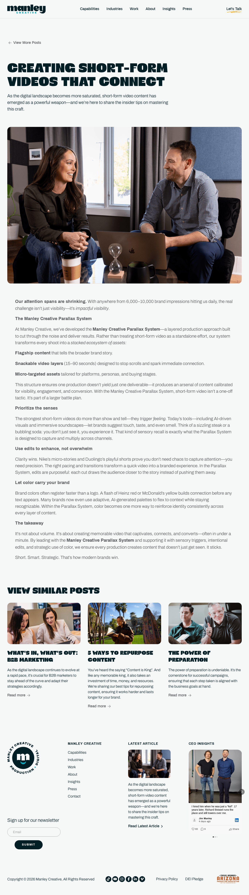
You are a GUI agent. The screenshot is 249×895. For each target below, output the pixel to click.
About (72, 774)
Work (72, 767)
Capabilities (77, 752)
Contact (74, 796)
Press (72, 789)
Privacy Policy (167, 879)
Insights (74, 782)
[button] (189, 792)
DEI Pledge (194, 879)
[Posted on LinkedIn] (237, 820)
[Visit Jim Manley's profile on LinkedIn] (194, 820)
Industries (75, 760)
